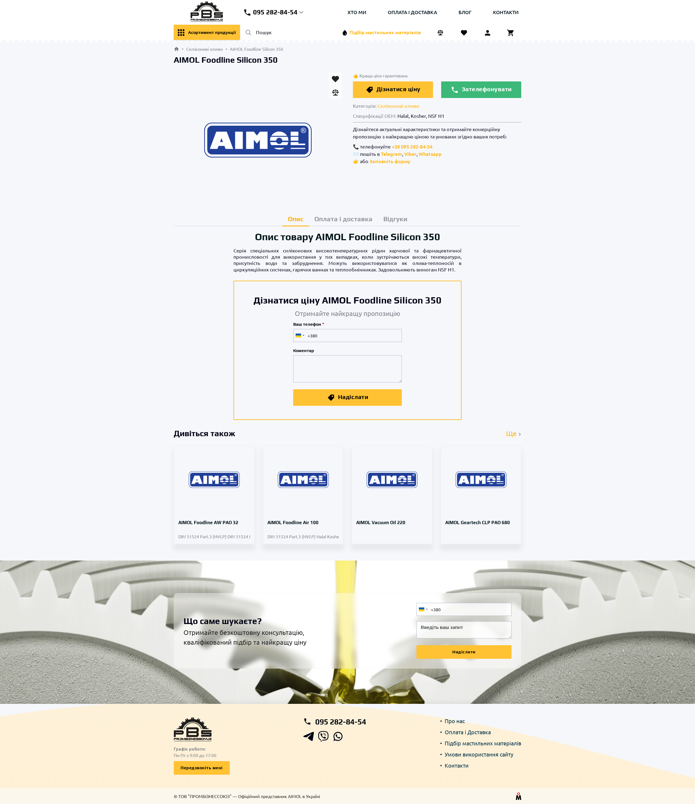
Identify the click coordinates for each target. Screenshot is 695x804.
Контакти (457, 765)
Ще (512, 433)
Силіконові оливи (398, 106)
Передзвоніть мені (202, 767)
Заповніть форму (389, 161)
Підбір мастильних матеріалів (483, 743)
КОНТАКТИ (506, 12)
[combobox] (299, 335)
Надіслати (352, 396)
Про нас (455, 720)
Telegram (391, 154)
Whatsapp (430, 154)
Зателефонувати (486, 89)
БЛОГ (465, 12)
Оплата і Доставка (468, 732)
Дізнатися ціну (398, 89)
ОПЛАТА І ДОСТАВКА (412, 12)
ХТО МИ (357, 12)
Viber (410, 154)
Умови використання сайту (479, 754)
